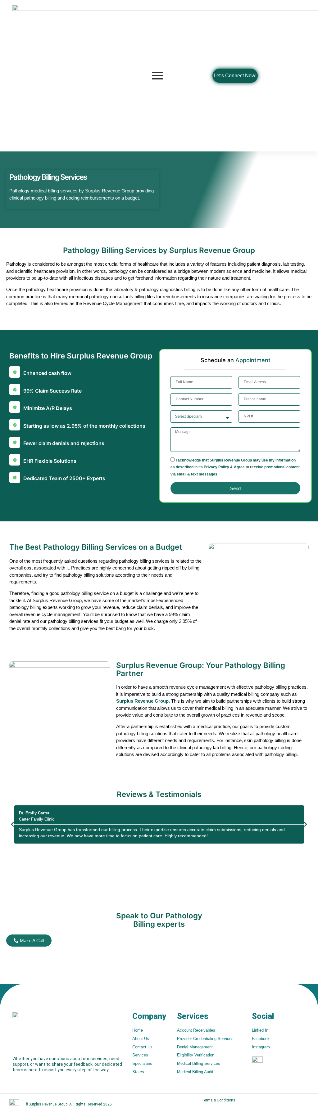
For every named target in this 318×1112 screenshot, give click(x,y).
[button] (12, 824)
